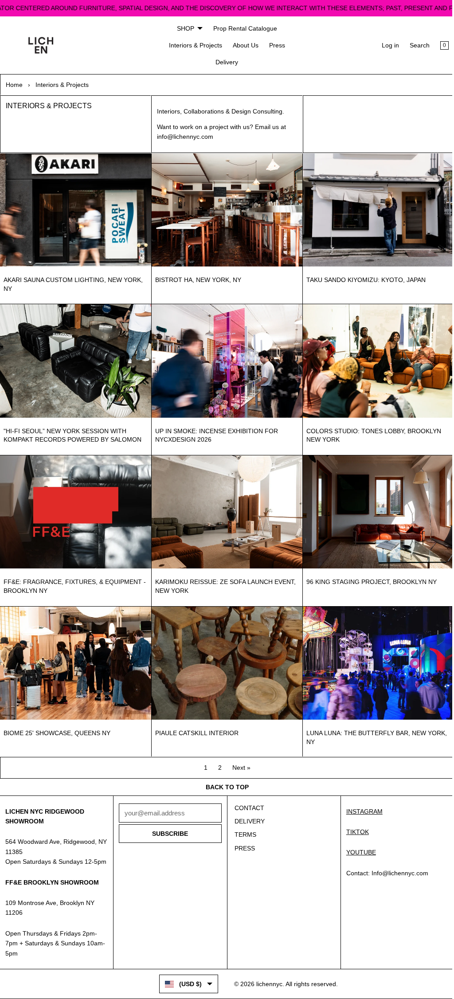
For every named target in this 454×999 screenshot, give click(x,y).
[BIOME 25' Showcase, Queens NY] (74, 659)
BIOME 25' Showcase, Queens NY (57, 728)
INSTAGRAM (361, 811)
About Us (243, 45)
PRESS (242, 848)
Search (415, 45)
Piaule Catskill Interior (195, 728)
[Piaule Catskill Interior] (224, 659)
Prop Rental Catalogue (243, 28)
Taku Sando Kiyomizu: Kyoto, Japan (363, 278)
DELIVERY (247, 821)
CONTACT (247, 807)
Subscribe (169, 833)
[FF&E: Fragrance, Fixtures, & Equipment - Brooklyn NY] (74, 509)
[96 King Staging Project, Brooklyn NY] (375, 509)
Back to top (225, 787)
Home (14, 84)
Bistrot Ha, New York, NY (196, 278)
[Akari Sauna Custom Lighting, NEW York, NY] (74, 209)
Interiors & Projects (193, 45)
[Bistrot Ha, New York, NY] (224, 209)
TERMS (243, 834)
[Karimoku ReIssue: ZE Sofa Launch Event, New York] (224, 509)
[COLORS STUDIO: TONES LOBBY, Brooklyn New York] (375, 359)
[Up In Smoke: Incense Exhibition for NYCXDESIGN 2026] (224, 359)
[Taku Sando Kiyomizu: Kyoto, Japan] (375, 209)
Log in (386, 45)
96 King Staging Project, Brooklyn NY (369, 578)
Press (275, 45)
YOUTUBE (357, 852)
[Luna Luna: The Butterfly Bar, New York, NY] (375, 659)
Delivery (225, 62)
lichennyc (267, 983)
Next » (239, 763)
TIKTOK (354, 831)
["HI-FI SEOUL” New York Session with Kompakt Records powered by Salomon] (74, 359)
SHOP (183, 28)
